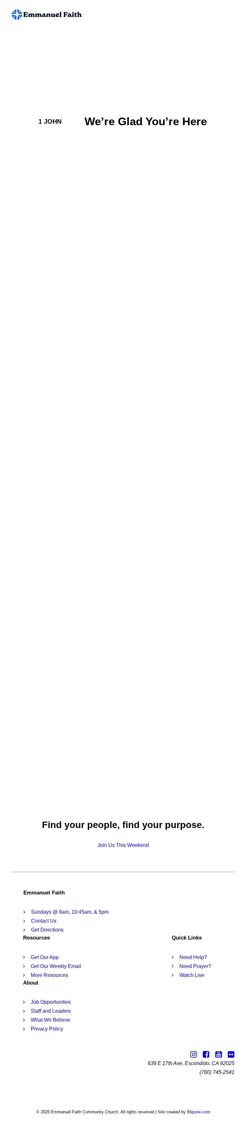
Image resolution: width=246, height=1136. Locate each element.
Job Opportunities (51, 1002)
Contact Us (43, 921)
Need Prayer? (195, 966)
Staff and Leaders (51, 1011)
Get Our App (45, 957)
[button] (231, 14)
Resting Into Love (55, 648)
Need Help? (193, 957)
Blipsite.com (198, 1111)
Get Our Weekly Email (56, 966)
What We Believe (50, 1020)
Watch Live (191, 975)
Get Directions (47, 930)
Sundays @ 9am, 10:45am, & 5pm (70, 912)
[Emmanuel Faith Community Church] (47, 14)
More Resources (49, 975)
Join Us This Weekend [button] (123, 845)
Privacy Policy (47, 1029)
